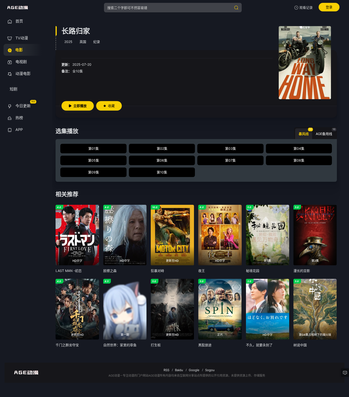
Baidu (179, 370)
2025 (68, 42)
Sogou (210, 370)
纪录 (96, 42)
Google (194, 370)
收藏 (111, 106)
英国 (83, 42)
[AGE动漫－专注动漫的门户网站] (17, 7)
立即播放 (80, 106)
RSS (166, 370)
